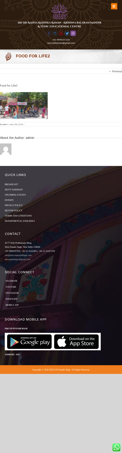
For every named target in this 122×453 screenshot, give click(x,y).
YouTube (11, 287)
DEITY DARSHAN (14, 189)
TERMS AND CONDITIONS (18, 216)
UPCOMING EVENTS (15, 195)
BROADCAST (11, 184)
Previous (117, 71)
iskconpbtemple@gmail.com (61, 43)
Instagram (12, 293)
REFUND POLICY (13, 210)
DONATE (9, 200)
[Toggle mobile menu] (114, 6)
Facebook (11, 281)
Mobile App (12, 305)
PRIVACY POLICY (14, 205)
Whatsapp (11, 299)
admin (5, 124)
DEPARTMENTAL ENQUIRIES (20, 221)
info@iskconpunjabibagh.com (18, 255)
